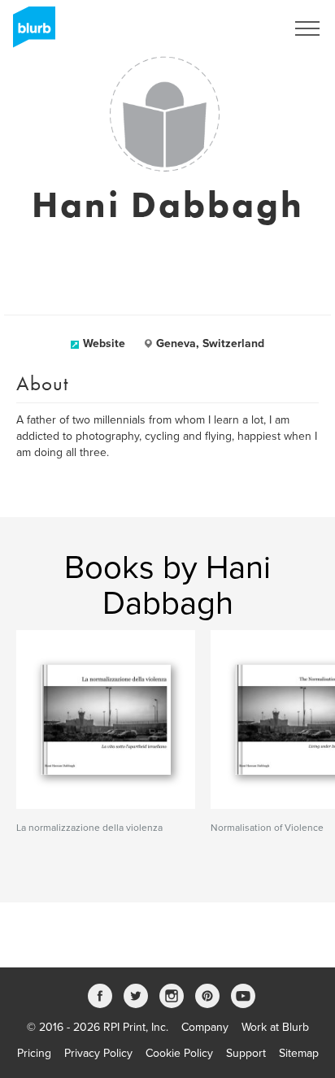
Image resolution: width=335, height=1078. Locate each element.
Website (104, 343)
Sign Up (244, 28)
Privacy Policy (98, 1053)
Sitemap (299, 1053)
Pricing (34, 1053)
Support (246, 1053)
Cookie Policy (179, 1053)
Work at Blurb (275, 1027)
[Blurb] (29, 32)
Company (204, 1027)
